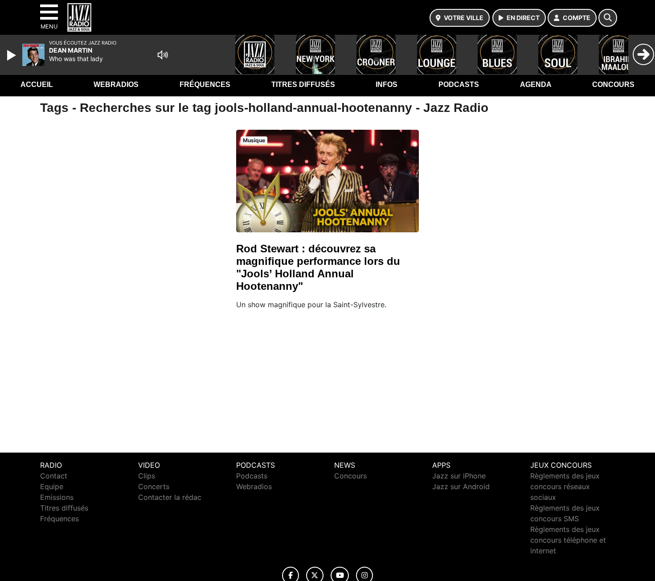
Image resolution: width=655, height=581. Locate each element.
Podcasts (458, 84)
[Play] (12, 55)
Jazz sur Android (461, 486)
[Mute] (162, 55)
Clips (146, 475)
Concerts (153, 486)
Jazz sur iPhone (459, 475)
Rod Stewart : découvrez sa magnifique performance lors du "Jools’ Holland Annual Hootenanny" (318, 267)
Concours (613, 84)
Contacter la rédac (169, 497)
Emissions (57, 497)
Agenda (536, 84)
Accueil (36, 84)
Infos (386, 84)
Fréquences (205, 84)
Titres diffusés (303, 84)
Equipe (51, 486)
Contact (53, 475)
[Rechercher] (607, 18)
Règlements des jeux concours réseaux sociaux (565, 486)
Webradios (116, 84)
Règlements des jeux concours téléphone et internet (568, 540)
